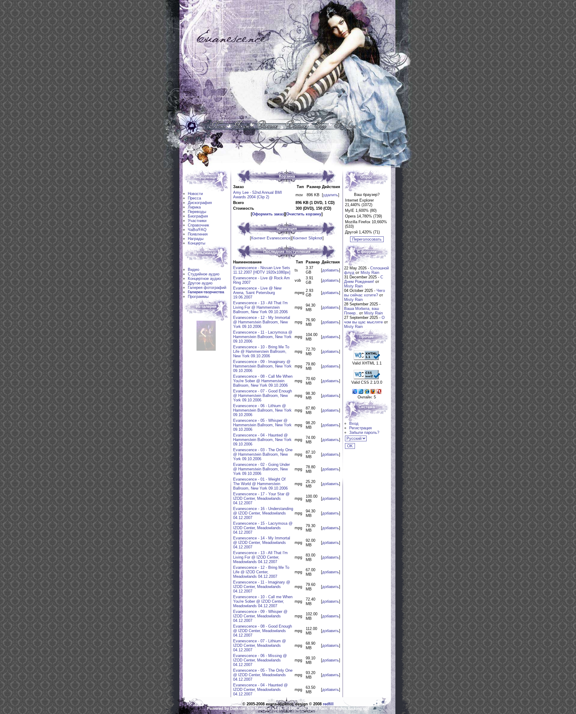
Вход (353, 423)
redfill (328, 704)
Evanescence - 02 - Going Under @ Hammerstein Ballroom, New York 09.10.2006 (261, 469)
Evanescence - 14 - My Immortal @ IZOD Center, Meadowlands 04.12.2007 (261, 542)
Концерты (196, 243)
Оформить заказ (268, 214)
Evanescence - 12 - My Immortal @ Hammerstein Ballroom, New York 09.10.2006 (261, 322)
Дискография (200, 202)
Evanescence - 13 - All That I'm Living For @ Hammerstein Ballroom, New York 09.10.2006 (260, 307)
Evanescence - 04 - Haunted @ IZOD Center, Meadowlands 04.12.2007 (260, 689)
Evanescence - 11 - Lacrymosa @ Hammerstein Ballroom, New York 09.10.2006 (262, 337)
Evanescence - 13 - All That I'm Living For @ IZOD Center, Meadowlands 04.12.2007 (260, 557)
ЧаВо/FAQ (197, 229)
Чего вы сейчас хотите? (364, 292)
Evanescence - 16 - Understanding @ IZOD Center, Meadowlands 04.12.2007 (263, 513)
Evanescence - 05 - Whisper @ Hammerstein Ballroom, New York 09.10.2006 (262, 425)
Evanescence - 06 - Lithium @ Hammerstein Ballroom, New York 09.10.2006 (262, 410)
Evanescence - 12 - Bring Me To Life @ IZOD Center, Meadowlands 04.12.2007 (261, 572)
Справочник (198, 225)
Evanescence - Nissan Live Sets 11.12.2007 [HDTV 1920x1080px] (261, 270)
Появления (198, 234)
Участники (197, 220)
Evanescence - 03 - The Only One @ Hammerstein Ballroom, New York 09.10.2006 (262, 454)
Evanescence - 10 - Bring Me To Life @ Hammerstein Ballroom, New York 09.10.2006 (261, 351)
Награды (195, 238)
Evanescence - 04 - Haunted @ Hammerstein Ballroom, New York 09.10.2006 (262, 439)
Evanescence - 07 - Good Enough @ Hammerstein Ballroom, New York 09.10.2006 (262, 395)
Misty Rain (370, 272)
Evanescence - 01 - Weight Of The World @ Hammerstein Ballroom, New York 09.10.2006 (260, 483)
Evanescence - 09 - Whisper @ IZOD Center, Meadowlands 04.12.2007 (260, 616)
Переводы (197, 211)
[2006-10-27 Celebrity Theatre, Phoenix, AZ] (206, 349)
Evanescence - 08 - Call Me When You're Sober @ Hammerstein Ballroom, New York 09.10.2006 (262, 381)
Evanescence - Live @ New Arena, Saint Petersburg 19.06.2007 (257, 292)
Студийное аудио (203, 274)
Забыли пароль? (364, 432)
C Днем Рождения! (363, 279)
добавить (330, 270)
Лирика (194, 207)
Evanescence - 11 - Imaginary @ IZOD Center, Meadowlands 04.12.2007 (261, 586)
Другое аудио (200, 283)
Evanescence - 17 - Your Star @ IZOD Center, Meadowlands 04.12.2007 (261, 498)
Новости (195, 193)
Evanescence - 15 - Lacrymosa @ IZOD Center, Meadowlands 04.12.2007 (262, 528)
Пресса (194, 198)
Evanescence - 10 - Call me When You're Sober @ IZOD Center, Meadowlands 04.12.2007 (262, 601)
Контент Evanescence (270, 238)
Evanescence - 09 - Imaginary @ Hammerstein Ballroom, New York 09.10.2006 (262, 366)
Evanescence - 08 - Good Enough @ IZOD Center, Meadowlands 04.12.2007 (262, 631)
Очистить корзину (303, 214)
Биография (198, 216)
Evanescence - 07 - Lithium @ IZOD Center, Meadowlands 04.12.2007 (259, 645)
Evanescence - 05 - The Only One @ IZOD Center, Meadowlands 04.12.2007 (262, 675)
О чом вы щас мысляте (364, 319)
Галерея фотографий (207, 287)
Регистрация (360, 428)
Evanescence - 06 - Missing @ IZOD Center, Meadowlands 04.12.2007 (260, 660)
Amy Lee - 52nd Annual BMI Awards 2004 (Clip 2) (257, 194)
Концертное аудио (204, 278)
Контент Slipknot (307, 238)
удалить (330, 195)
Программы (198, 296)
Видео (193, 269)
